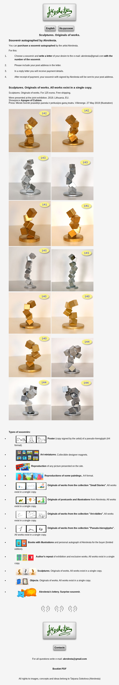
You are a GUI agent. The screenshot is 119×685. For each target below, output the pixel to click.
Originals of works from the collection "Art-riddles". (76, 514)
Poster (51, 438)
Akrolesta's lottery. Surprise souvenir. (59, 592)
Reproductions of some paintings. (63, 475)
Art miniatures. (48, 454)
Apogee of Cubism (31, 100)
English (50, 28)
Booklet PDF (59, 669)
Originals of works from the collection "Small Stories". (77, 485)
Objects (34, 580)
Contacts (60, 647)
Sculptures (43, 571)
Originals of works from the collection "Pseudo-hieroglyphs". (81, 528)
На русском (66, 28)
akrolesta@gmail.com (75, 659)
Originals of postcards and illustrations (69, 499)
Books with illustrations (41, 542)
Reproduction (38, 466)
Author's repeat (44, 556)
